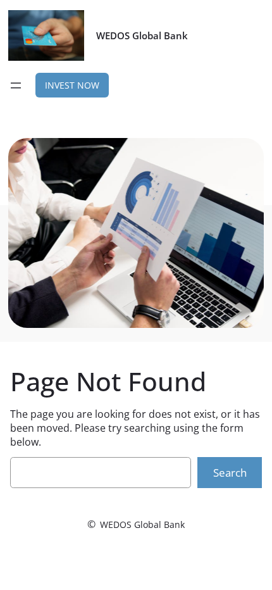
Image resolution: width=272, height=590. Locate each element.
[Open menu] (15, 85)
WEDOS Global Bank (142, 35)
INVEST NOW (72, 85)
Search (230, 472)
